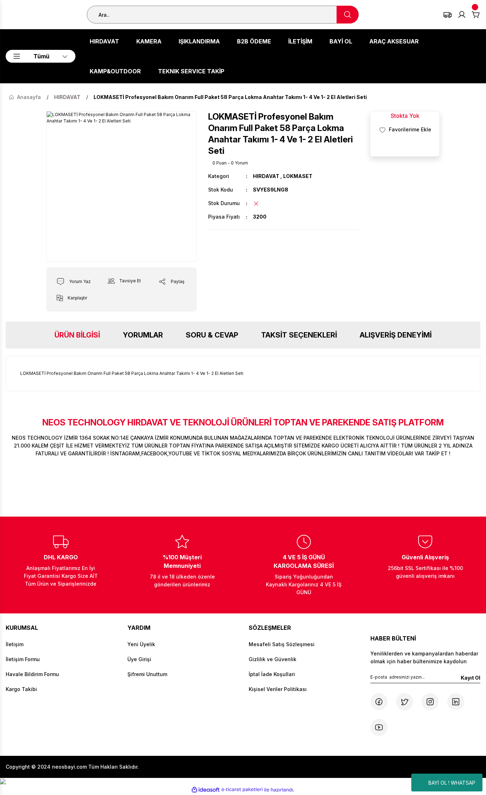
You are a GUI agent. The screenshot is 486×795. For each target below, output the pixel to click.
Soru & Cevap (212, 335)
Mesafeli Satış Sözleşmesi (282, 644)
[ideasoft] (205, 789)
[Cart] (476, 14)
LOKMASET (297, 176)
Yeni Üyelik (141, 644)
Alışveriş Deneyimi (396, 335)
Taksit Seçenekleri (299, 335)
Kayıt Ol (470, 678)
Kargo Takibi (21, 689)
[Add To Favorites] (405, 130)
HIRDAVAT (266, 176)
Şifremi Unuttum (147, 674)
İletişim (14, 644)
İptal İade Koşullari (272, 674)
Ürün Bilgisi (77, 335)
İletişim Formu (23, 659)
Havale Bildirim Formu (32, 674)
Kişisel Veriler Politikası (278, 689)
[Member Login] (462, 14)
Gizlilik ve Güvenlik (272, 659)
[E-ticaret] (242, 789)
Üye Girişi (139, 659)
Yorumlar (143, 335)
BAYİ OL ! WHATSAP (451, 783)
